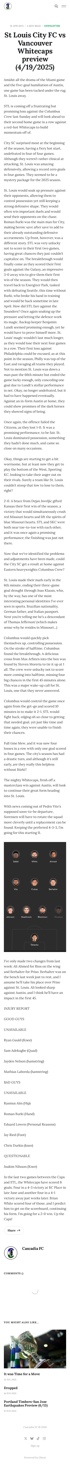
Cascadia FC (33, 1248)
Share (12, 1230)
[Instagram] (44, 1438)
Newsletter (52, 25)
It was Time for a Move (22, 1374)
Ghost (42, 1457)
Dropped (11, 1388)
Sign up (35, 1445)
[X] (25, 1438)
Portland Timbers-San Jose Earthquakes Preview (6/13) (26, 1404)
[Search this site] (56, 6)
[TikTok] (38, 1438)
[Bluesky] (31, 1438)
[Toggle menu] (64, 6)
